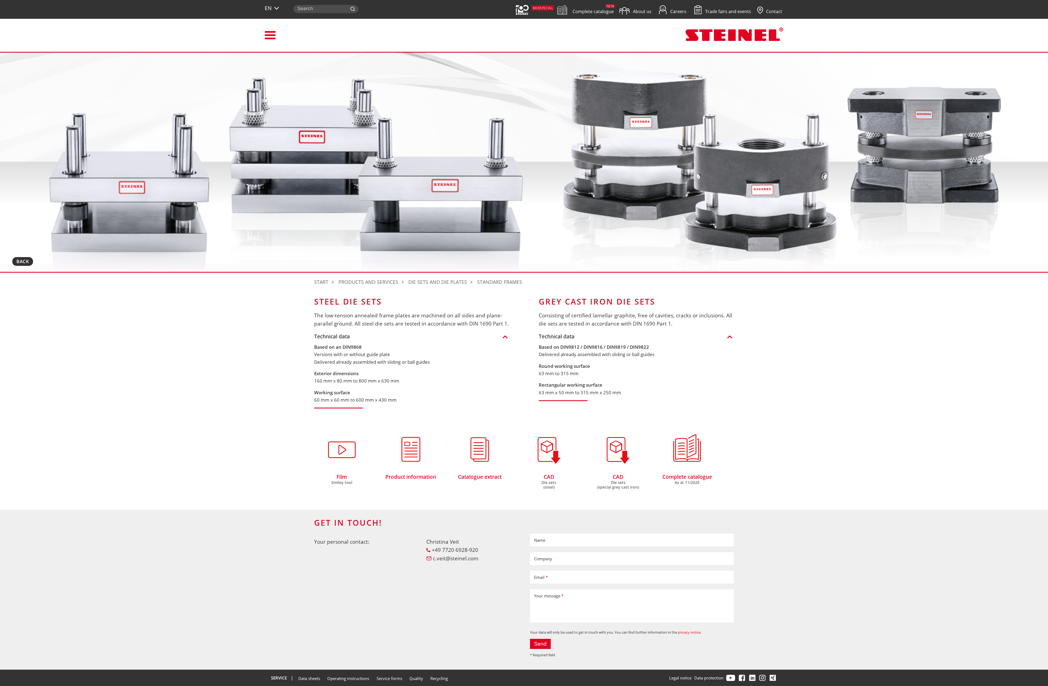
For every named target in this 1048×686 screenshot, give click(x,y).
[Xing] (773, 678)
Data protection (709, 678)
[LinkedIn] (753, 678)
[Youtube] (731, 678)
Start (321, 282)
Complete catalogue (592, 11)
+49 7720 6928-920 (455, 549)
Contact (773, 11)
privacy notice (689, 632)
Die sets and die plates (437, 282)
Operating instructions (348, 678)
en (268, 8)
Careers (677, 11)
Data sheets (309, 678)
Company (543, 558)
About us (641, 11)
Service (279, 678)
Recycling (439, 678)
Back (22, 261)
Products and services (368, 282)
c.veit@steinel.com (455, 558)
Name (539, 540)
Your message (549, 595)
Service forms (389, 678)
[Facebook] (742, 678)
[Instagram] (763, 678)
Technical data (332, 336)
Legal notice (680, 678)
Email (541, 577)
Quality (416, 678)
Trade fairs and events (727, 11)
